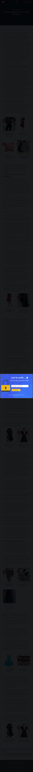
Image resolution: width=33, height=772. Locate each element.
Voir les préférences (16, 394)
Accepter (16, 390)
